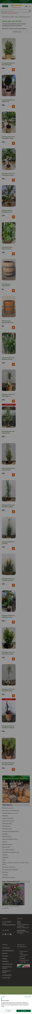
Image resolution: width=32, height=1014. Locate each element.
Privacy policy (27, 996)
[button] (3, 997)
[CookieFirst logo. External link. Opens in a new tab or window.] (1, 999)
